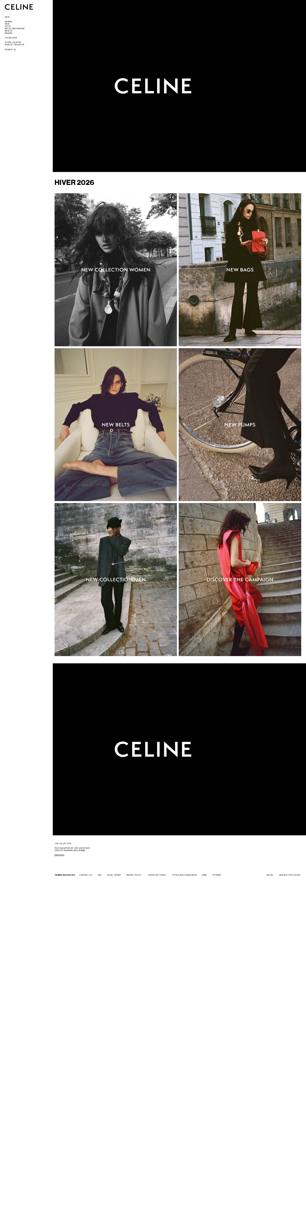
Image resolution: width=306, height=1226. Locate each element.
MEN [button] (7, 24)
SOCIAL (270, 875)
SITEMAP (216, 875)
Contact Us (86, 875)
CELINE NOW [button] (11, 38)
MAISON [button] (8, 33)
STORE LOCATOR (13, 42)
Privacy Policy (134, 875)
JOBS (204, 875)
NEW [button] (7, 17)
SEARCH (9, 49)
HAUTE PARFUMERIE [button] (15, 28)
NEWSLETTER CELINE (289, 875)
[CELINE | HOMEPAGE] (19, 7)
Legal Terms (114, 875)
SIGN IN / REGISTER (14, 45)
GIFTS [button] (8, 26)
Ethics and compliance (184, 875)
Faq (99, 875)
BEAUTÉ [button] (9, 31)
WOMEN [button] (8, 22)
